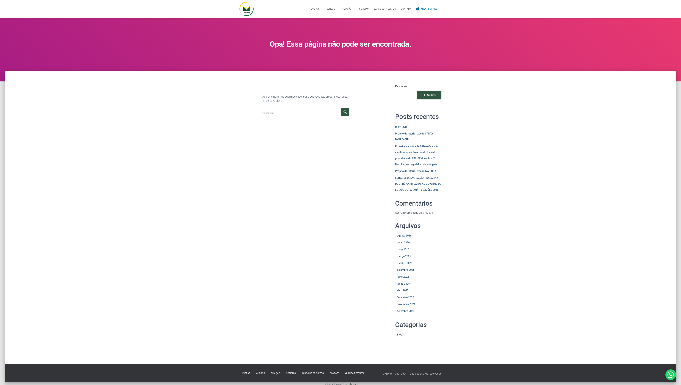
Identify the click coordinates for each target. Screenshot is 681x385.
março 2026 (404, 256)
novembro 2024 (406, 304)
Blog (399, 334)
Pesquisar (401, 86)
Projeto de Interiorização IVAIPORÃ (415, 171)
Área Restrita (428, 9)
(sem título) (401, 126)
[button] (670, 374)
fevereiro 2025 (405, 297)
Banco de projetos (385, 9)
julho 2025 (403, 276)
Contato (406, 9)
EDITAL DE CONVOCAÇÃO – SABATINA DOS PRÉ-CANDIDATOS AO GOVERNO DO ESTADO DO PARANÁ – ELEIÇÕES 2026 (418, 184)
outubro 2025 (404, 263)
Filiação (347, 9)
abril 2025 (402, 290)
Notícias (364, 9)
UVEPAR (315, 9)
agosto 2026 (404, 235)
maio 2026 (403, 249)
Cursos (330, 9)
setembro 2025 (405, 269)
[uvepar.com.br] (246, 9)
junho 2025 (403, 283)
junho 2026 (403, 242)
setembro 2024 (405, 311)
